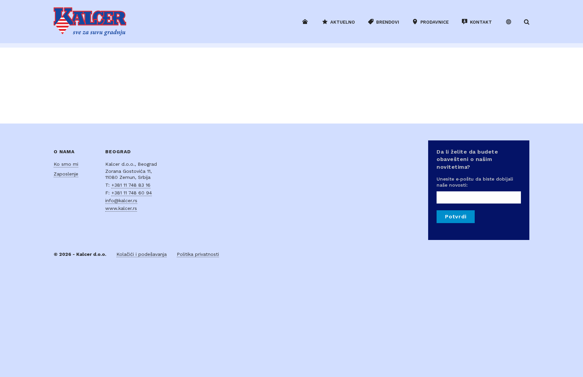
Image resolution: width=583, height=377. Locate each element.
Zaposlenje (66, 174)
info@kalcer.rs (121, 200)
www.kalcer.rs (121, 208)
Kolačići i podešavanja (141, 254)
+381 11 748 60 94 (131, 192)
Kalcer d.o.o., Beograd (131, 164)
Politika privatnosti (198, 254)
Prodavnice (434, 22)
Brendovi (387, 22)
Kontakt (481, 22)
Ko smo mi (66, 164)
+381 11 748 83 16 (130, 185)
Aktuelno (342, 22)
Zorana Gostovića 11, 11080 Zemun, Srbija (128, 174)
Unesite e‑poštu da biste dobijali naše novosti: (475, 182)
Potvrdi (455, 216)
